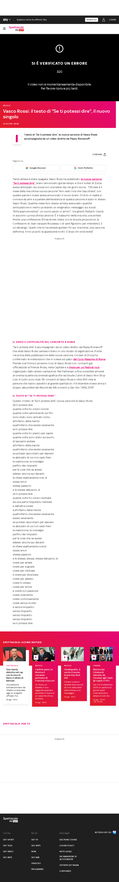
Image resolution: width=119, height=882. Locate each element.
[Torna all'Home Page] (16, 28)
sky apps (36, 845)
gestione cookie (68, 839)
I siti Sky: (7, 833)
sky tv (34, 839)
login (112, 19)
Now (33, 851)
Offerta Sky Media (69, 865)
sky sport (8, 839)
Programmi (37, 869)
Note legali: (65, 833)
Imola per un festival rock (84, 367)
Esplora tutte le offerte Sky (32, 19)
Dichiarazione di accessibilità (68, 857)
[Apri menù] (4, 28)
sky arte (7, 857)
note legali (66, 851)
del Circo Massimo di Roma (89, 359)
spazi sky (36, 863)
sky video (8, 851)
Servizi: (34, 833)
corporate (65, 871)
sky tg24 (7, 845)
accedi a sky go (103, 832)
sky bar (35, 857)
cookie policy (67, 845)
